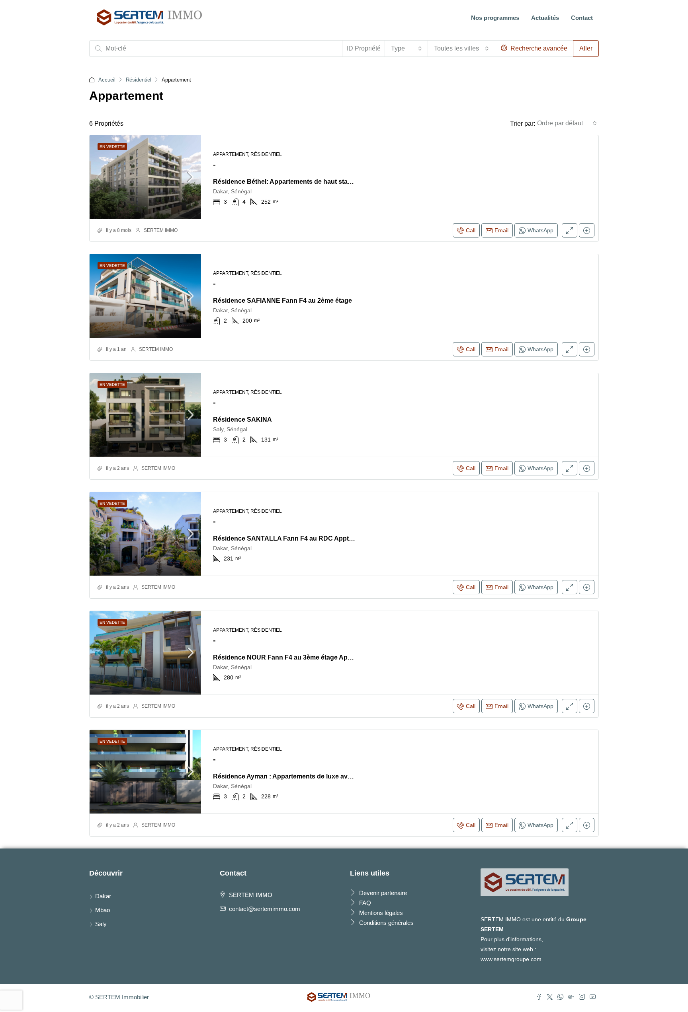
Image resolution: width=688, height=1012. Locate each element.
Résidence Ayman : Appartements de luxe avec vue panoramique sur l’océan (328, 776)
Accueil (106, 80)
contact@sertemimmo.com (264, 908)
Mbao (102, 910)
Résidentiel (138, 80)
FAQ (364, 902)
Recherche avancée (538, 48)
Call (470, 230)
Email (501, 230)
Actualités (545, 17)
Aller (585, 48)
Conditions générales (386, 922)
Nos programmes (495, 17)
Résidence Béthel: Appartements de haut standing (289, 181)
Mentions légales (380, 912)
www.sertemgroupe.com (511, 959)
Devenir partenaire (382, 892)
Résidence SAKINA (242, 419)
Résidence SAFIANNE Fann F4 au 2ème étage (282, 300)
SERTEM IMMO (161, 230)
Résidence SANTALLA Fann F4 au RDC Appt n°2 (286, 538)
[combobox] (406, 48)
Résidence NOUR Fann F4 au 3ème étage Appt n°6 (289, 657)
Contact (582, 17)
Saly (101, 924)
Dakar (103, 896)
